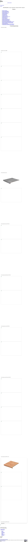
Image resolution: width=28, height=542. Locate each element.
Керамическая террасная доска (5, 19)
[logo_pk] (3, 4)
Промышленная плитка (5, 17)
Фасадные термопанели (5, 23)
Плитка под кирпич (4, 10)
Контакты (3, 535)
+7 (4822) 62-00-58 (9, 2)
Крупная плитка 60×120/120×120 (6, 16)
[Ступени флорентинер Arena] (11, 108)
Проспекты (3, 532)
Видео (2, 533)
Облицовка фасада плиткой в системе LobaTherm (8, 24)
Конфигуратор (3, 534)
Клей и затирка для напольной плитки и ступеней (8, 21)
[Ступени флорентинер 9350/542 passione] (11, 485)
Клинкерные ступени (4, 15)
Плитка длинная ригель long (5, 12)
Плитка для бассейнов (5, 18)
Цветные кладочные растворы (5, 20)
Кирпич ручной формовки (5, 13)
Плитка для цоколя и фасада (5, 11)
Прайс (2, 531)
